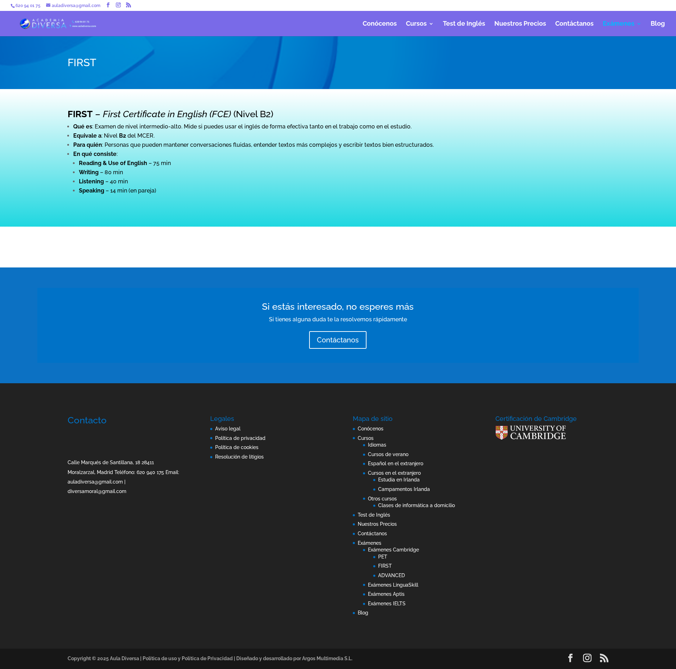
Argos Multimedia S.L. (327, 658)
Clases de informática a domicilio (416, 505)
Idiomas (377, 445)
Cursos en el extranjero (394, 473)
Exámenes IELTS (387, 603)
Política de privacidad (240, 438)
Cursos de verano (388, 454)
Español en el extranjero (395, 463)
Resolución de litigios (239, 457)
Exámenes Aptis (386, 594)
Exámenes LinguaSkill (393, 585)
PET (382, 557)
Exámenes (618, 24)
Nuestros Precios (520, 24)
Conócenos (380, 24)
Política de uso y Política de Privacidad (188, 658)
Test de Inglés (464, 24)
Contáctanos (574, 24)
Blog (658, 24)
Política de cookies (236, 447)
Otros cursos (382, 498)
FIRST (385, 566)
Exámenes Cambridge (393, 550)
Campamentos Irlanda (404, 489)
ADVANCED (391, 575)
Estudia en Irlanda (399, 479)
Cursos (416, 24)
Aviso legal (227, 428)
